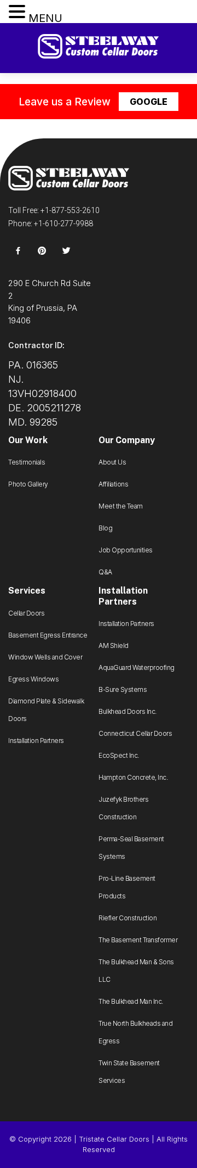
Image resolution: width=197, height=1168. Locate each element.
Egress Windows (33, 679)
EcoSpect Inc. (119, 755)
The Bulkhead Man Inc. (131, 1001)
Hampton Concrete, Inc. (133, 777)
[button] (18, 12)
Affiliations (113, 484)
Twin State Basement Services (129, 1072)
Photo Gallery (28, 484)
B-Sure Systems (123, 689)
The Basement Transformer (138, 940)
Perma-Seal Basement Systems (131, 847)
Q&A (105, 572)
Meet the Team (121, 506)
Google (148, 101)
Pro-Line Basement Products (127, 887)
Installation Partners (36, 740)
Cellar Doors (26, 613)
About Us (112, 462)
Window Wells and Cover (45, 657)
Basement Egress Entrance (47, 635)
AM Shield (114, 645)
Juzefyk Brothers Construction (123, 808)
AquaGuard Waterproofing (137, 667)
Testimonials (26, 462)
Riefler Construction (128, 918)
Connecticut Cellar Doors (135, 733)
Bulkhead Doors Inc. (128, 711)
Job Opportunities (126, 550)
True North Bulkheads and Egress (135, 1032)
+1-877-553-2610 (70, 210)
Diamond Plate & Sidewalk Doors (46, 710)
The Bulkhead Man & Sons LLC (136, 970)
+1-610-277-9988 (63, 223)
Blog (105, 528)
